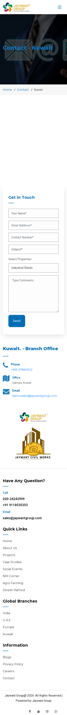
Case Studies (12, 562)
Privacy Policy (13, 664)
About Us (10, 548)
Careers (8, 671)
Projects (9, 555)
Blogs (7, 657)
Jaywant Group (41, 700)
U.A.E (7, 620)
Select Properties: (20, 259)
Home (7, 89)
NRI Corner (11, 576)
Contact (23, 89)
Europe (8, 627)
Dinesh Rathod (14, 590)
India (6, 613)
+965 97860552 (21, 369)
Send (16, 321)
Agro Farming (13, 583)
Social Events (12, 569)
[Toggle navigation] (59, 7)
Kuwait (8, 634)
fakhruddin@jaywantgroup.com (34, 396)
